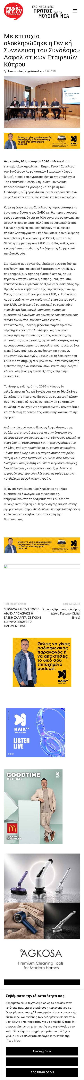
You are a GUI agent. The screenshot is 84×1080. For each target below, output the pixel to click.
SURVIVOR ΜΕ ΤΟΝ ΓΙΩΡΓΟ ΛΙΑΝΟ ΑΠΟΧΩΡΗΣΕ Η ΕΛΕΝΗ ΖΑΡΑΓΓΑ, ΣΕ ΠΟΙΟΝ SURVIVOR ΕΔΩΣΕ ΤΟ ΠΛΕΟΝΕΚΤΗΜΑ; (22, 618)
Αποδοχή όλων (42, 1051)
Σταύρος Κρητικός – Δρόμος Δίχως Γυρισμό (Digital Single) (61, 613)
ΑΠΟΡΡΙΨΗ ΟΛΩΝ (42, 1072)
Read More (14, 1040)
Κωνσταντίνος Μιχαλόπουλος (24, 71)
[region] (42, 1035)
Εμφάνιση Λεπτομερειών (42, 1061)
